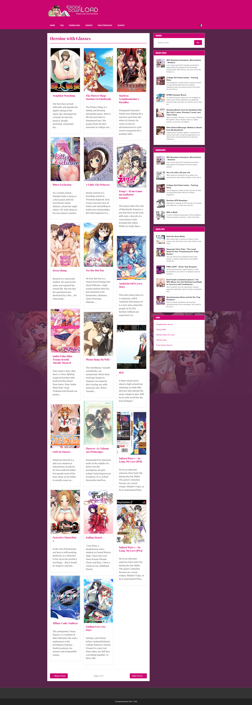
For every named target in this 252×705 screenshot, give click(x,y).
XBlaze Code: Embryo (65, 623)
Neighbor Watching (64, 95)
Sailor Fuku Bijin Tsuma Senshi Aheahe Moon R (62, 359)
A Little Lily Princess (98, 184)
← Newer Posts (59, 676)
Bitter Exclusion (62, 184)
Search (121, 25)
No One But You (95, 270)
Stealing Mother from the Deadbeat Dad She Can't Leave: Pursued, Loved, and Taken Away (184, 112)
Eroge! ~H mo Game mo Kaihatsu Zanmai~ (130, 194)
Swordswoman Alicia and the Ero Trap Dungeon (183, 298)
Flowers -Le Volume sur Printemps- (97, 450)
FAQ (62, 25)
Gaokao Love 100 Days (95, 628)
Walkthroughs (105, 25)
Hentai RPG (161, 330)
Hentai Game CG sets (165, 335)
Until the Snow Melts (175, 236)
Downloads (74, 25)
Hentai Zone (161, 340)
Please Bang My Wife (98, 359)
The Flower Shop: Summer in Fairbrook (98, 97)
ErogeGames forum (164, 324)
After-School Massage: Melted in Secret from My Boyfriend (184, 128)
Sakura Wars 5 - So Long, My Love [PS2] (130, 549)
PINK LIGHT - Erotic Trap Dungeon (181, 267)
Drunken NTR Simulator (176, 200)
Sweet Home (60, 270)
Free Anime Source (164, 345)
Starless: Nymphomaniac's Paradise (129, 99)
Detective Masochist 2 (64, 539)
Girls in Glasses (62, 451)
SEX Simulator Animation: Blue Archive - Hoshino (183, 61)
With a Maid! (172, 212)
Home (52, 25)
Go (198, 42)
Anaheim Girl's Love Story (130, 285)
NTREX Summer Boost (176, 95)
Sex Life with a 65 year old (178, 172)
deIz (121, 372)
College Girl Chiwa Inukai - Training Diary (182, 79)
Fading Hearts (94, 537)
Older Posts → (138, 676)
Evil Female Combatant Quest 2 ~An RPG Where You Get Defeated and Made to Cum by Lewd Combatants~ (184, 282)
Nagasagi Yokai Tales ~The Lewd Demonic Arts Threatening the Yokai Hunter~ (182, 251)
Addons (89, 25)
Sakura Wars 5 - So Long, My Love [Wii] (130, 460)
